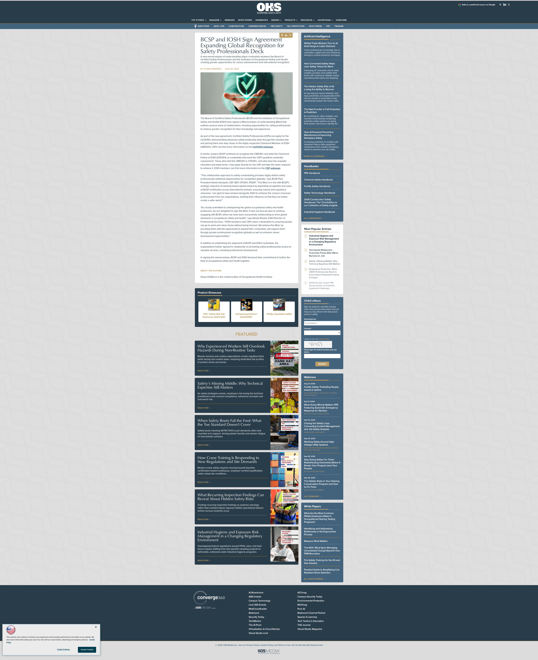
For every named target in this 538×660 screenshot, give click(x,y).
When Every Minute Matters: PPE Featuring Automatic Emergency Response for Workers (321, 407)
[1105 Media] (205, 608)
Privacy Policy (324, 339)
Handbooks (261, 20)
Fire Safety (277, 26)
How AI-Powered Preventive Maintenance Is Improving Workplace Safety (318, 135)
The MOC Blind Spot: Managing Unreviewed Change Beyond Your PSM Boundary (322, 550)
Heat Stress (315, 26)
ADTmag (302, 592)
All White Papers (313, 579)
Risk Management (290, 390)
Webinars (230, 20)
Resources (306, 20)
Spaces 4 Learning (307, 617)
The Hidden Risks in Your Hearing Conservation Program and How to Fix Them (321, 484)
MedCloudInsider (258, 608)
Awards (275, 20)
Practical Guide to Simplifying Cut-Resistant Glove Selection (322, 571)
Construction (236, 26)
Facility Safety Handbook (317, 186)
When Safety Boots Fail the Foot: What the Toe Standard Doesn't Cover (229, 422)
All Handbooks (312, 218)
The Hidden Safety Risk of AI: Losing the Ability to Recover (319, 88)
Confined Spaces (257, 26)
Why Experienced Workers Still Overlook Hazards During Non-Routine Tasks (231, 348)
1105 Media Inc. (230, 645)
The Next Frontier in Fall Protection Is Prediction (322, 111)
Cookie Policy (266, 645)
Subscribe (341, 20)
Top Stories (197, 20)
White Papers (245, 20)
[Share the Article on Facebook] (281, 35)
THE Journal (303, 625)
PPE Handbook (312, 173)
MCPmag (302, 604)
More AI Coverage (314, 156)
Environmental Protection (310, 600)
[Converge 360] (209, 598)
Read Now (203, 370)
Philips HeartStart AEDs (279, 314)
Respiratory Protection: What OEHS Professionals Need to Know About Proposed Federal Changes (324, 273)
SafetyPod (203, 26)
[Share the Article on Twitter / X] (290, 35)
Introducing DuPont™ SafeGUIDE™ (246, 315)
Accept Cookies (87, 649)
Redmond (254, 612)
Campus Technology (259, 600)
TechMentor (255, 621)
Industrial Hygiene (286, 532)
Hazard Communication (288, 346)
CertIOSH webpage (262, 146)
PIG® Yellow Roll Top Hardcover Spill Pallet (214, 315)
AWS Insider (255, 596)
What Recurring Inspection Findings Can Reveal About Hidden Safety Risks (231, 497)
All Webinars (311, 496)
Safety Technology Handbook (319, 192)
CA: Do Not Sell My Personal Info (307, 645)
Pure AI (301, 608)
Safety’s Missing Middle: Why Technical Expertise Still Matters (230, 385)
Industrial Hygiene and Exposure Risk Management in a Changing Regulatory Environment (230, 536)
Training (339, 26)
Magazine (214, 20)
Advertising (324, 20)
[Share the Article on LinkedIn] (285, 35)
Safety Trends (288, 355)
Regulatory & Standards (287, 428)
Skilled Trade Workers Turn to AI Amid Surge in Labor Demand (321, 45)
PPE (328, 26)
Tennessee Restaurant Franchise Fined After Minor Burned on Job (323, 253)
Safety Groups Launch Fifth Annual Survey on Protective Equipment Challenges (322, 285)
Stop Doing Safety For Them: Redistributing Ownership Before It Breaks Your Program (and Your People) (322, 464)
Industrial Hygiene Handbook (319, 212)
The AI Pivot (255, 625)
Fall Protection (295, 26)
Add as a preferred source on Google (478, 5)
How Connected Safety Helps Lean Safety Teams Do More (319, 65)
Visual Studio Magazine (309, 629)
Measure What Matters (316, 541)
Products (290, 20)
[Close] (96, 627)
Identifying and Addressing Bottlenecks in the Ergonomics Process (320, 531)
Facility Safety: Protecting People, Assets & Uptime (321, 388)
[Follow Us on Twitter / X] (509, 5)
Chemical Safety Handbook (318, 179)
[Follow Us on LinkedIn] (504, 4)
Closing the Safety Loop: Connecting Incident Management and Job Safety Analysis (322, 426)
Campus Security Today (309, 596)
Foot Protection (289, 420)
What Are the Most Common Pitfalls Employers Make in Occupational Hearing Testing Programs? (319, 518)
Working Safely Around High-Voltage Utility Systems (319, 443)
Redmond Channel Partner (311, 612)
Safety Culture (289, 383)
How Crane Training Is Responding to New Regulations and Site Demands (228, 460)
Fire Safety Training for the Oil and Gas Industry (322, 562)
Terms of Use (284, 645)
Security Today (256, 617)
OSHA (284, 466)
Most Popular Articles (317, 229)
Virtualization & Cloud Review (264, 629)
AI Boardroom (256, 592)
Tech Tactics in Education (310, 621)
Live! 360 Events (257, 604)
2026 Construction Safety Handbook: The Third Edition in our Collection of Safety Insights (321, 202)
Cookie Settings (63, 649)
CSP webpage (272, 168)
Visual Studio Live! (258, 633)
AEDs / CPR (219, 26)
